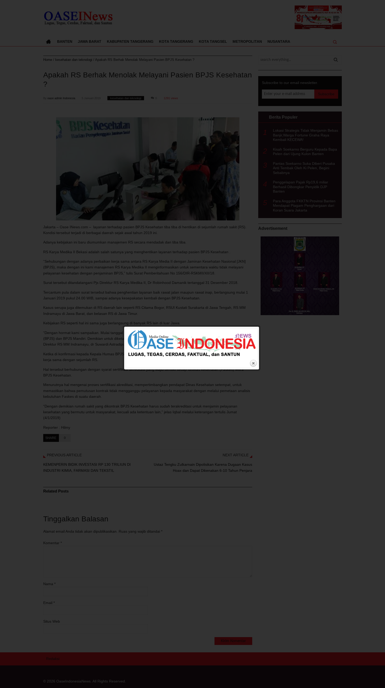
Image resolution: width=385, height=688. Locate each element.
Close (253, 363)
